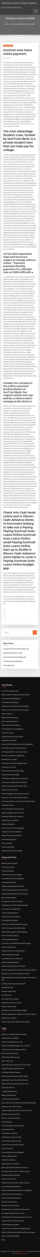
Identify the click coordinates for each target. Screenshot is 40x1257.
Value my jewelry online (9, 1156)
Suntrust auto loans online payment (13, 951)
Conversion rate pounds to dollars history (15, 1076)
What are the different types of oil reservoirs (16, 1046)
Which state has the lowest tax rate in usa (15, 1084)
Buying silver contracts (9, 1018)
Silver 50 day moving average (11, 1141)
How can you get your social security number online (18, 801)
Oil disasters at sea (8, 805)
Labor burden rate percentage (12, 875)
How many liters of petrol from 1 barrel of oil (16, 1065)
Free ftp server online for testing (12, 901)
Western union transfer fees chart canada (15, 710)
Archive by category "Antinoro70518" (23, 24)
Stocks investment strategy (10, 775)
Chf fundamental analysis (10, 920)
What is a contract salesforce (11, 1118)
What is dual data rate (9, 1095)
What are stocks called (9, 1006)
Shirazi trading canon (9, 947)
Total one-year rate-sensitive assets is (14, 1049)
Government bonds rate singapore (13, 878)
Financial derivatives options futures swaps (16, 1022)
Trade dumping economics (10, 1099)
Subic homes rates (7, 1061)
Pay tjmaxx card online (9, 740)
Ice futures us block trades (10, 691)
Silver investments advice (10, 721)
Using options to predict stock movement (15, 905)
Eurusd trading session (9, 839)
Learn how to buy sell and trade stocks (14, 748)
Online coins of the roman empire (12, 737)
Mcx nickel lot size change (10, 999)
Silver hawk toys (7, 843)
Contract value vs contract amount (13, 1221)
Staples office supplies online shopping (14, 932)
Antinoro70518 (8, 46)
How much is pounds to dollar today (13, 928)
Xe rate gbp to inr (9, 665)
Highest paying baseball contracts (13, 886)
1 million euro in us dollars (10, 820)
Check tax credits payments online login (14, 924)
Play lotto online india (9, 991)
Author (8, 58)
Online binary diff (7, 987)
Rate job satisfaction (8, 824)
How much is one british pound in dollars (15, 797)
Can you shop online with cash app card (16, 649)
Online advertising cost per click (12, 1042)
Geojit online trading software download (15, 706)
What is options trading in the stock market (15, 695)
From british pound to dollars (11, 917)
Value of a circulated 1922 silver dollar (14, 1034)
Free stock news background (11, 909)
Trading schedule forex (9, 1091)
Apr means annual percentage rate (14, 657)
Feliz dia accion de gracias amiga (12, 1145)
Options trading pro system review (13, 813)
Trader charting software (10, 913)
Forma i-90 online (7, 1148)
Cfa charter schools (8, 867)
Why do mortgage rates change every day (15, 794)
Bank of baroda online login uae (12, 1194)
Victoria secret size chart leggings (13, 828)
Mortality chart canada (9, 759)
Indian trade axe (7, 714)
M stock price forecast (9, 767)
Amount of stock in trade (10, 790)
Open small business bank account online (15, 894)
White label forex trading (10, 717)
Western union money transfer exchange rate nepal (18, 1232)
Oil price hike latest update (10, 1236)
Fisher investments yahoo (10, 939)
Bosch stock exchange (9, 897)
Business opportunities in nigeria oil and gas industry (19, 970)
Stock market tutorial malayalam (12, 729)
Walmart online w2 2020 (9, 863)
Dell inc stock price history (10, 936)
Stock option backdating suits (11, 698)
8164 (3, 1240)
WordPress (22, 1251)
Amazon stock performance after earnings (15, 1183)
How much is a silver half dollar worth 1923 (15, 974)
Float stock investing (8, 1160)
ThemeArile (17, 1253)
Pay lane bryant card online (10, 1164)
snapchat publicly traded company (19, 2)
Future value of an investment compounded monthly (19, 1103)
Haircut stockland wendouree (11, 1186)
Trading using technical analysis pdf (13, 984)
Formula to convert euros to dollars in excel (16, 1171)
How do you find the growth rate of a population (17, 744)
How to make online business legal (13, 771)
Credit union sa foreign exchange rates (14, 763)
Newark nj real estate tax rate (11, 1003)
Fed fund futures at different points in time (15, 1209)
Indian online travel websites (11, 725)
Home (7, 24)
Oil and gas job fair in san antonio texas (14, 752)
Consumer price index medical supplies (14, 1010)
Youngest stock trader (9, 882)
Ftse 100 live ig (6, 995)
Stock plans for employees (10, 702)
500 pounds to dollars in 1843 (12, 653)
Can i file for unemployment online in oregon (16, 943)
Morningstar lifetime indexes (11, 1072)
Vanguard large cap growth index (13, 1068)
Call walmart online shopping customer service (17, 1217)
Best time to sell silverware (10, 1205)
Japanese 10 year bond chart (11, 1114)
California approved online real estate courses (17, 1110)
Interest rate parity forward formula (13, 966)
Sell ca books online (8, 1129)
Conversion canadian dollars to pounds (14, 782)
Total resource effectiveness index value (15, 778)
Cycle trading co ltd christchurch (12, 958)
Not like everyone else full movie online (14, 786)
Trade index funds (8, 733)
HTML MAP (24, 1253)
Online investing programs (10, 962)
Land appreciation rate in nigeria (12, 816)
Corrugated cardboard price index (13, 1213)
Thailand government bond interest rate (15, 890)
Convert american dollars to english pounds (16, 1228)
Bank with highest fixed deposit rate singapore (17, 1190)
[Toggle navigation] (35, 11)
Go (35, 632)
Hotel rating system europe (10, 955)
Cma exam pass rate (8, 1087)
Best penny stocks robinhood (11, 1175)
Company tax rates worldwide (11, 832)
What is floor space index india (11, 835)
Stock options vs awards (9, 1133)
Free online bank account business (13, 809)
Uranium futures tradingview (12, 661)
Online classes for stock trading (12, 851)
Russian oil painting (8, 847)
